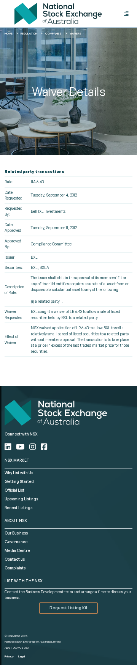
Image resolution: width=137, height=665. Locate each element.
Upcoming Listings (21, 499)
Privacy (9, 656)
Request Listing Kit (68, 607)
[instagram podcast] (33, 446)
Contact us (15, 559)
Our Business (16, 533)
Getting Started (19, 481)
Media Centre (17, 550)
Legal (21, 656)
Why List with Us (19, 472)
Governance (16, 541)
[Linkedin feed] (9, 446)
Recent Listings (18, 507)
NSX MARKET (17, 460)
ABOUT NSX (16, 520)
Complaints (15, 568)
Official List (14, 490)
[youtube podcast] (21, 446)
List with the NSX (24, 581)
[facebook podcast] (44, 446)
